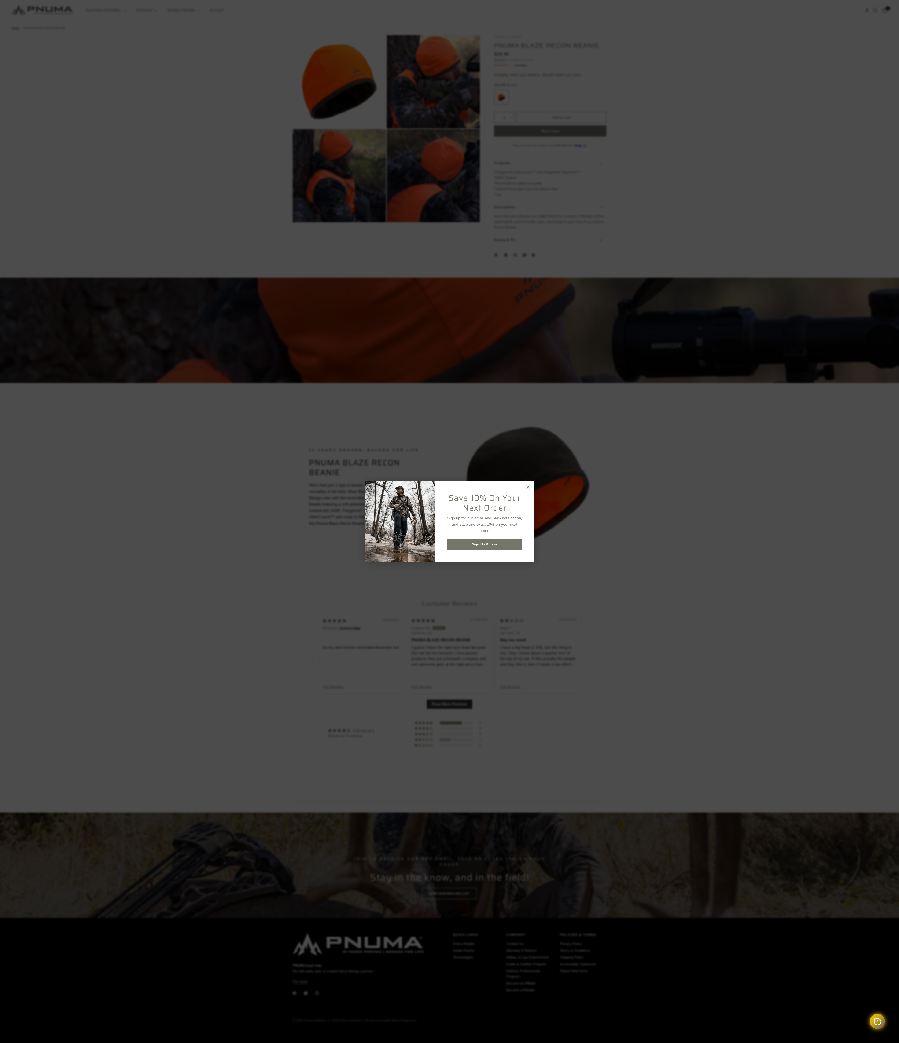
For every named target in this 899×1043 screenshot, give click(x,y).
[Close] (527, 487)
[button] (484, 544)
